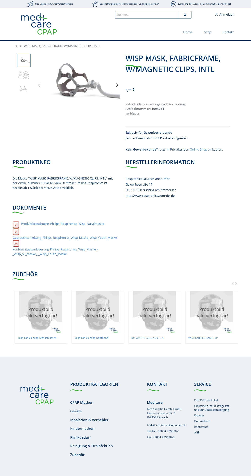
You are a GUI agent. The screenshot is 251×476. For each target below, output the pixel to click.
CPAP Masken (81, 402)
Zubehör (77, 454)
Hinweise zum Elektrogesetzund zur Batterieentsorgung (212, 407)
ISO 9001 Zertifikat (206, 400)
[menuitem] (187, 31)
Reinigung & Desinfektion (91, 446)
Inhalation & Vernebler (89, 420)
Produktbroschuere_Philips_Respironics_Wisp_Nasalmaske (62, 223)
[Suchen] (185, 15)
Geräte (76, 411)
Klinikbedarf (80, 437)
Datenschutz (202, 421)
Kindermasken (82, 428)
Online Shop (198, 149)
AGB (197, 432)
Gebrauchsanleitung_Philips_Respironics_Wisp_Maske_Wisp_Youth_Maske (64, 237)
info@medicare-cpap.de (171, 425)
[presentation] (39, 85)
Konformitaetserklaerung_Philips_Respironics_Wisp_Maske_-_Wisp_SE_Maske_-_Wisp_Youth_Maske (55, 251)
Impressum (201, 427)
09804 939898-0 (168, 431)
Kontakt (199, 415)
